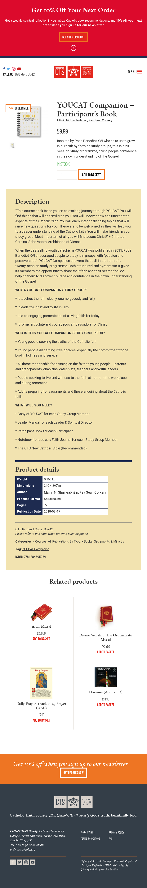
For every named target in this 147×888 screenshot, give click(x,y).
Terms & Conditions (90, 838)
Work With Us (88, 832)
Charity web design (91, 869)
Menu (132, 71)
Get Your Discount (73, 37)
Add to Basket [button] (41, 639)
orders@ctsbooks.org (27, 847)
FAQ (111, 838)
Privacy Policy (116, 832)
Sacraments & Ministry (109, 541)
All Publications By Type (64, 541)
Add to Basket (91, 175)
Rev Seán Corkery (100, 120)
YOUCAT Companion (35, 549)
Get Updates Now (74, 773)
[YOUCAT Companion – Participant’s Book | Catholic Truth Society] (73, 72)
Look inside (21, 108)
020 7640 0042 (19, 74)
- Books (87, 541)
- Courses (40, 541)
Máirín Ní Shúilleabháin (72, 120)
